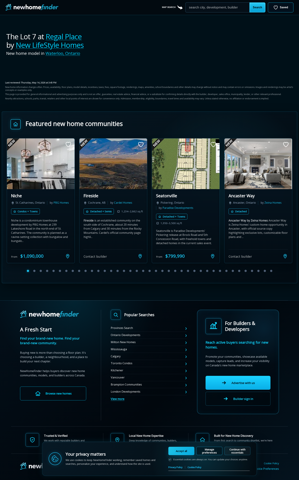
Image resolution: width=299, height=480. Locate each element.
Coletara (47, 203)
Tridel (269, 203)
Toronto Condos (121, 367)
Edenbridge (239, 195)
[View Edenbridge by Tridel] (258, 163)
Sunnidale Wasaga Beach (107, 195)
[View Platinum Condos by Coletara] (41, 163)
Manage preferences (209, 451)
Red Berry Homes (101, 208)
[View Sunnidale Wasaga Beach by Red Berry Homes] (113, 163)
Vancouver (118, 381)
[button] (257, 7)
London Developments (125, 395)
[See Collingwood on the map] (212, 260)
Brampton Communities (126, 388)
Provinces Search (122, 332)
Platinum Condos (27, 195)
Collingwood (168, 195)
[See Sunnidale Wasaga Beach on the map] (140, 260)
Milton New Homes (123, 346)
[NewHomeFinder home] (49, 319)
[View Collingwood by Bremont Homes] (186, 163)
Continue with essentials (237, 451)
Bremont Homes (173, 208)
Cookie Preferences (266, 473)
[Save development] (68, 144)
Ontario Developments (125, 339)
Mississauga (119, 353)
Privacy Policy (175, 467)
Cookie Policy (271, 467)
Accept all (181, 451)
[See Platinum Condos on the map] (67, 260)
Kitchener (117, 374)
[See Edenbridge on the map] (285, 260)
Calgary (116, 360)
